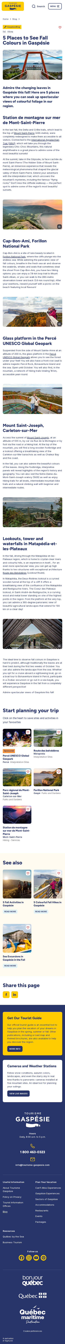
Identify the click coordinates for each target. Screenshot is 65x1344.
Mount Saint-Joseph (38, 437)
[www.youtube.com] (36, 1258)
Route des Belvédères (15, 572)
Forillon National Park (14, 256)
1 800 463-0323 (32, 1152)
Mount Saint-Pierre (24, 133)
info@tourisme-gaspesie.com (32, 1165)
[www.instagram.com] (29, 1258)
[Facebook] (21, 1258)
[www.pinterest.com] (43, 1258)
